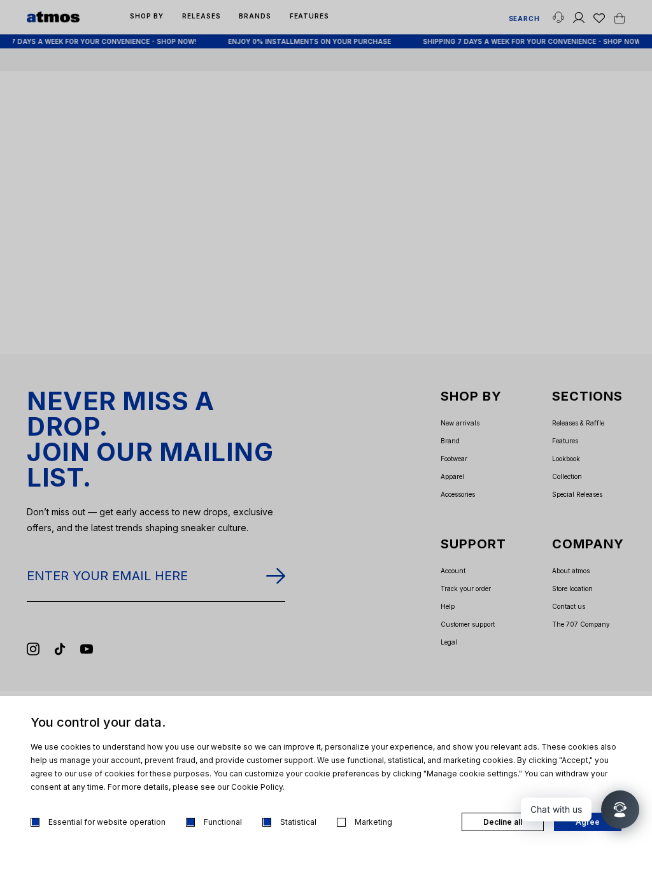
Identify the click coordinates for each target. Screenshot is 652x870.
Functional (223, 822)
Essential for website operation (107, 822)
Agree (588, 822)
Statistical (298, 822)
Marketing (373, 822)
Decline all (502, 822)
